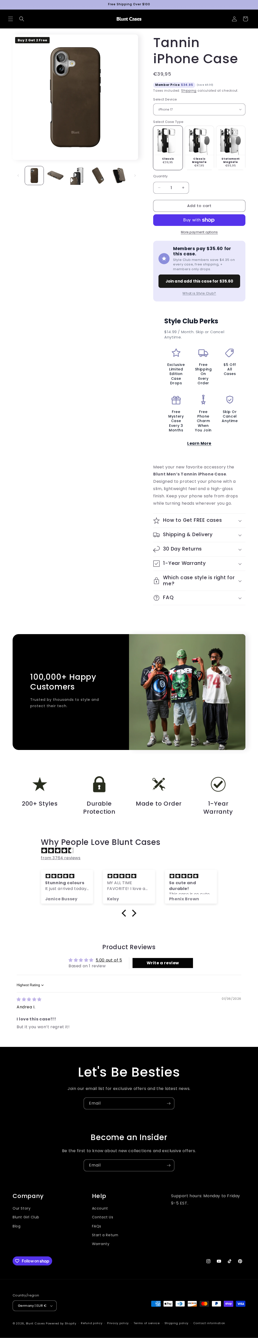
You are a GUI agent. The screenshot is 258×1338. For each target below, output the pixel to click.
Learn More (199, 443)
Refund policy (91, 1323)
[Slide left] (18, 175)
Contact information (209, 1323)
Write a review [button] (163, 963)
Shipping (189, 90)
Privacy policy (118, 1323)
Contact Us (102, 1217)
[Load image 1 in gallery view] (34, 175)
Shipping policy (177, 1323)
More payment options (199, 232)
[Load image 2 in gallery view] (55, 175)
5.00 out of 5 (109, 960)
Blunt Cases (35, 1323)
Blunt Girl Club (26, 1217)
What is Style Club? (199, 293)
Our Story (21, 1208)
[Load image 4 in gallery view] (97, 175)
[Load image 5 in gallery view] (119, 175)
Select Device (165, 99)
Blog (16, 1226)
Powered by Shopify (61, 1323)
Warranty (101, 1243)
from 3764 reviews (60, 858)
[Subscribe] (168, 1103)
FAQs (96, 1226)
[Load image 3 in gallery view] (76, 175)
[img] (131, 850)
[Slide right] (135, 175)
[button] (10, 18)
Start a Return (105, 1235)
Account (100, 1208)
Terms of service (147, 1323)
